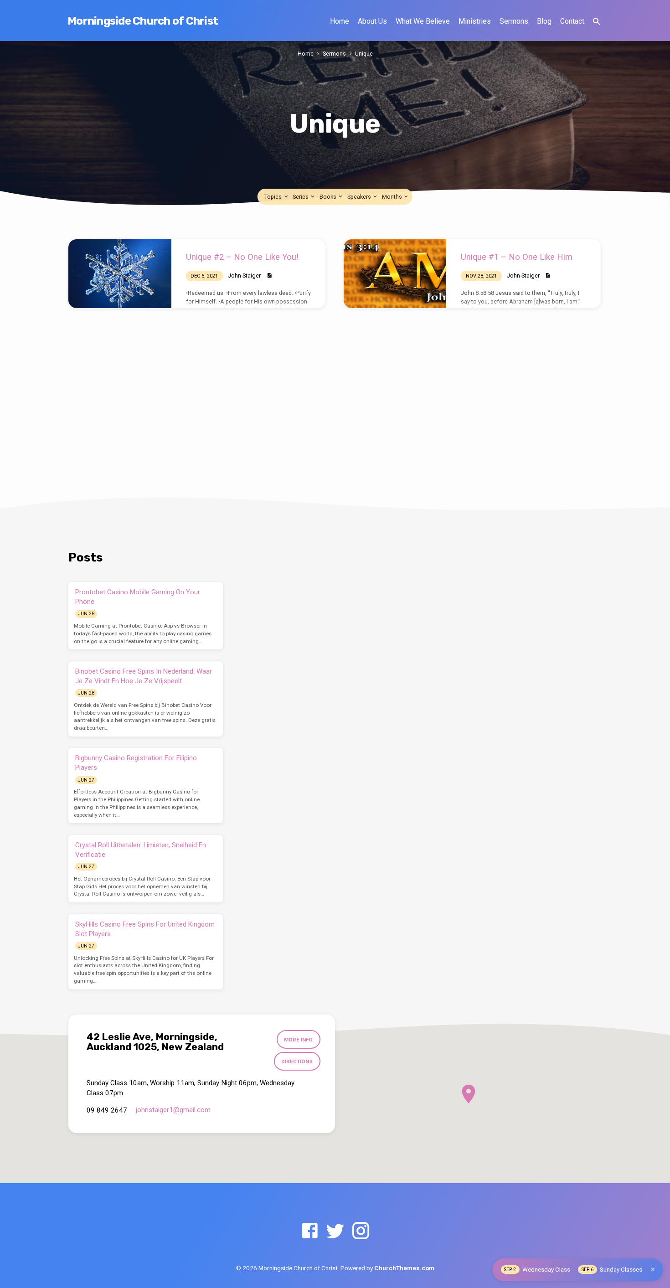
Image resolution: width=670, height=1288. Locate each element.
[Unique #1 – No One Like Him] (395, 273)
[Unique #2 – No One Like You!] (119, 273)
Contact (572, 21)
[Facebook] (309, 1231)
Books (329, 196)
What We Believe (423, 21)
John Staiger (244, 275)
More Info (298, 1039)
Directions (297, 1061)
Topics (273, 196)
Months (392, 196)
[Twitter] (335, 1231)
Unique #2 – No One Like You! (242, 257)
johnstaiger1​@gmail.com (173, 1110)
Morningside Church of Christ (142, 21)
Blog (544, 21)
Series (301, 196)
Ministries (475, 21)
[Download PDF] (269, 275)
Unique (364, 53)
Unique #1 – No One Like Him (516, 257)
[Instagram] (360, 1231)
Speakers (359, 196)
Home (339, 21)
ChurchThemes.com (404, 1268)
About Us (372, 21)
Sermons (514, 21)
